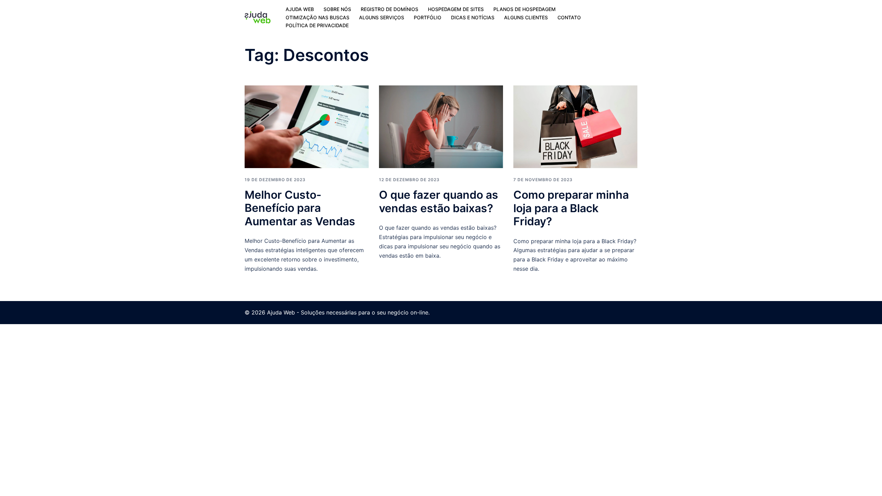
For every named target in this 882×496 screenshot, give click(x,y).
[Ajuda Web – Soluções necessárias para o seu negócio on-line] (257, 16)
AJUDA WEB (300, 9)
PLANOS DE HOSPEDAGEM (524, 9)
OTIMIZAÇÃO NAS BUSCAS (317, 17)
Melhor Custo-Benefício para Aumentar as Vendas (300, 208)
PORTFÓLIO (427, 17)
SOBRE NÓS (337, 9)
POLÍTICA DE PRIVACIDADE (317, 25)
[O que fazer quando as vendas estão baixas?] (441, 126)
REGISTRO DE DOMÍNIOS (389, 9)
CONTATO (569, 17)
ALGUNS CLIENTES (526, 17)
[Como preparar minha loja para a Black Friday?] (575, 126)
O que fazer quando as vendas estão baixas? (438, 201)
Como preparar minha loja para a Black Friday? (571, 208)
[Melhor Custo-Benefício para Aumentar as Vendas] (307, 126)
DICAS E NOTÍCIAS (472, 17)
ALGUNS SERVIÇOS (381, 17)
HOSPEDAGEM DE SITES (456, 9)
